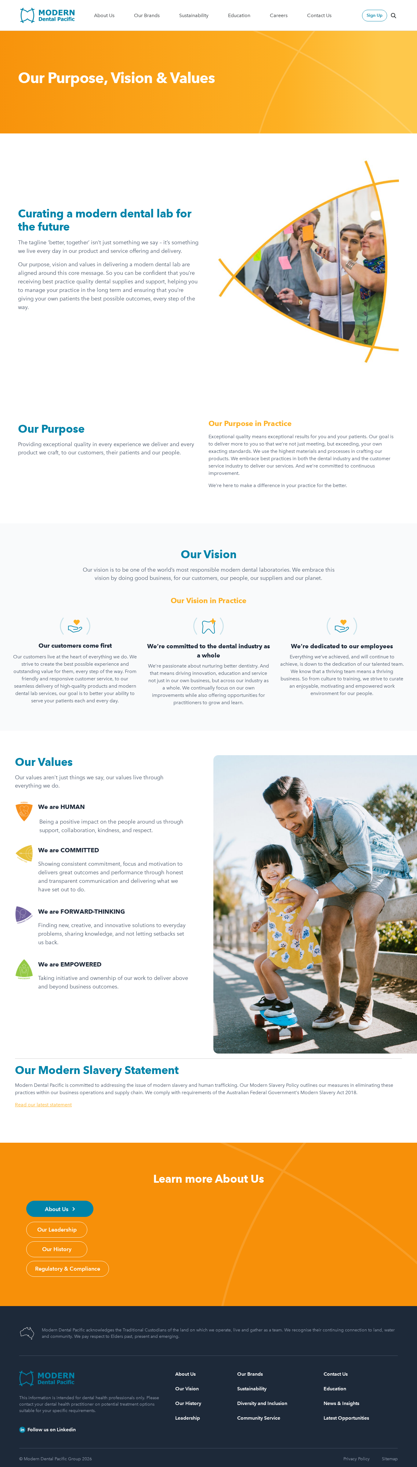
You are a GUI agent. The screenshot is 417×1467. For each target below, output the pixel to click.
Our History (188, 1403)
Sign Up (375, 15)
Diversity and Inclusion (262, 1403)
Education (239, 15)
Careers (279, 15)
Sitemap (390, 1459)
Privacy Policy (356, 1459)
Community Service (258, 1418)
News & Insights (341, 1403)
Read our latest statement (43, 1105)
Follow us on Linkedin (51, 1429)
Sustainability (194, 15)
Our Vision (187, 1389)
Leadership (187, 1418)
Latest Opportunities (346, 1418)
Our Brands (147, 15)
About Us (104, 15)
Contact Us (319, 15)
